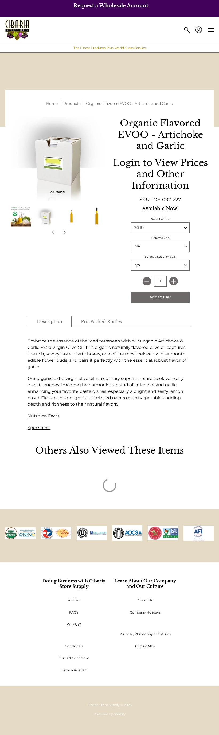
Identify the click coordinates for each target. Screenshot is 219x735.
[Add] (173, 281)
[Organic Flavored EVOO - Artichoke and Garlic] (21, 217)
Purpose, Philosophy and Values (145, 634)
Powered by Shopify (109, 714)
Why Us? (74, 624)
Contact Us (74, 646)
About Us (145, 600)
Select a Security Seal (160, 256)
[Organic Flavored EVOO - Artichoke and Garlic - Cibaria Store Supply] (46, 217)
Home (52, 103)
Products (71, 103)
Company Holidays (145, 612)
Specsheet (39, 427)
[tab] (50, 321)
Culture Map (145, 646)
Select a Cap (160, 238)
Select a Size (160, 219)
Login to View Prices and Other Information (160, 174)
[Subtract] (147, 281)
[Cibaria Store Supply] (17, 30)
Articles (74, 600)
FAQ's (74, 612)
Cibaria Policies (74, 670)
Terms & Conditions (73, 658)
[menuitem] (187, 30)
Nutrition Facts (44, 415)
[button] (187, 30)
